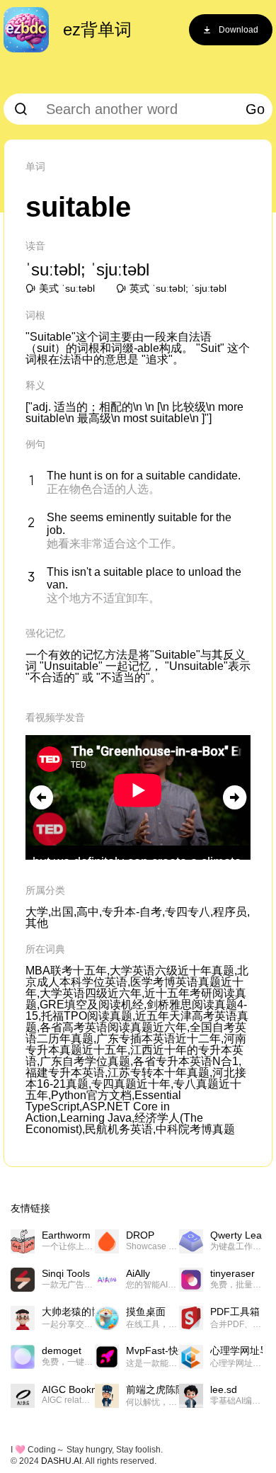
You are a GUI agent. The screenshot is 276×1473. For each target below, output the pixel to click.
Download (238, 30)
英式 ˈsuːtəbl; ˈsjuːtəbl (178, 288)
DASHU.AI (61, 1461)
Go (255, 109)
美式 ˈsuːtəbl (67, 288)
